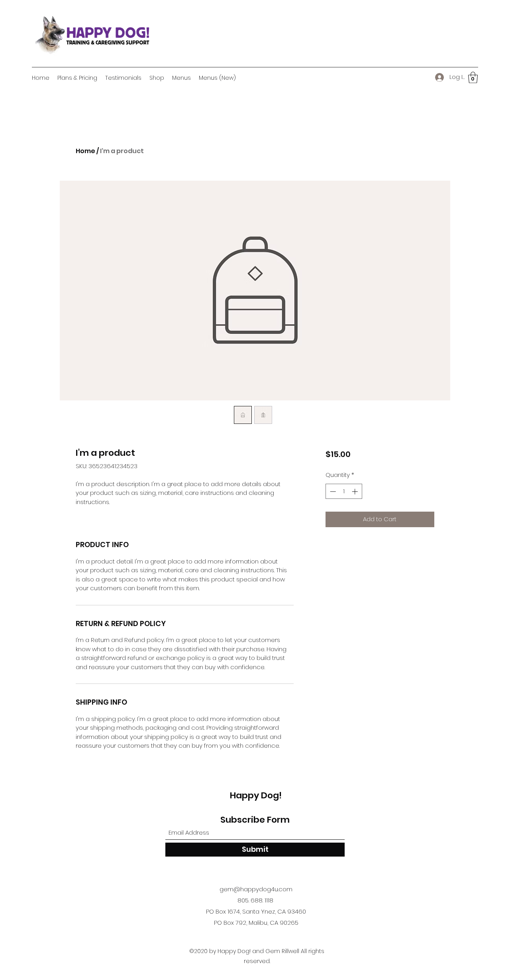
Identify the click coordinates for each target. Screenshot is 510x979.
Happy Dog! (256, 795)
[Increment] (355, 491)
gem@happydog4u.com (256, 889)
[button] (473, 77)
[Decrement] (332, 491)
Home (85, 151)
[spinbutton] (343, 491)
